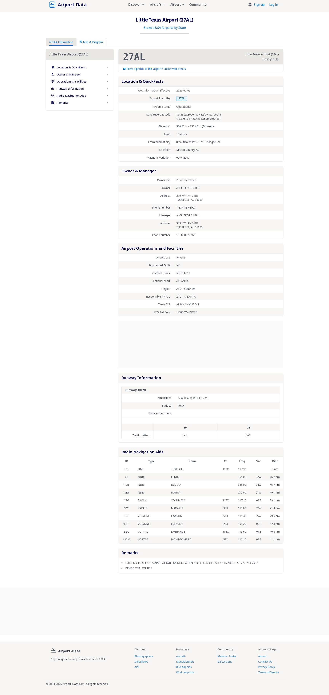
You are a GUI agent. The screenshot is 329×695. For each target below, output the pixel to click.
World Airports (185, 672)
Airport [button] (175, 4)
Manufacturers (185, 661)
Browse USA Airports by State (164, 28)
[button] (262, 4)
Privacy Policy (266, 667)
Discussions (224, 661)
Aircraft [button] (155, 4)
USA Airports (184, 667)
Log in (273, 4)
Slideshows (141, 661)
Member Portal (226, 656)
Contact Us (265, 661)
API (136, 667)
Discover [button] (134, 4)
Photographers (143, 656)
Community (197, 4)
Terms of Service (268, 672)
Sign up (259, 4)
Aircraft (180, 656)
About (262, 656)
